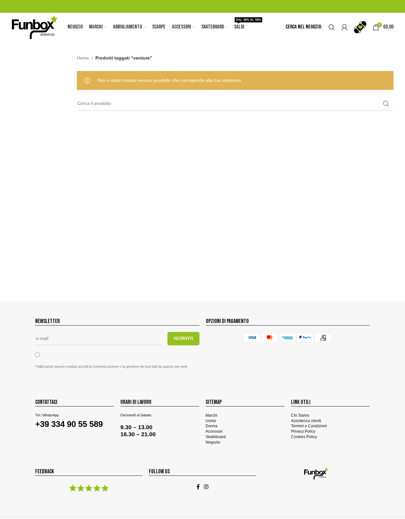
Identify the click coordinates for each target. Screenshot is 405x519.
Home (83, 57)
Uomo (211, 421)
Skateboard (216, 437)
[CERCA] (386, 103)
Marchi (211, 415)
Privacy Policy (303, 431)
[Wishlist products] (360, 27)
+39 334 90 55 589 (69, 424)
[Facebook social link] (198, 487)
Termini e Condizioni (309, 426)
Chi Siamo (300, 415)
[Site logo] (35, 26)
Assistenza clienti (306, 421)
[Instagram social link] (206, 487)
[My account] (344, 27)
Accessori (214, 431)
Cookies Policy (304, 437)
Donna (211, 426)
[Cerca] (331, 27)
